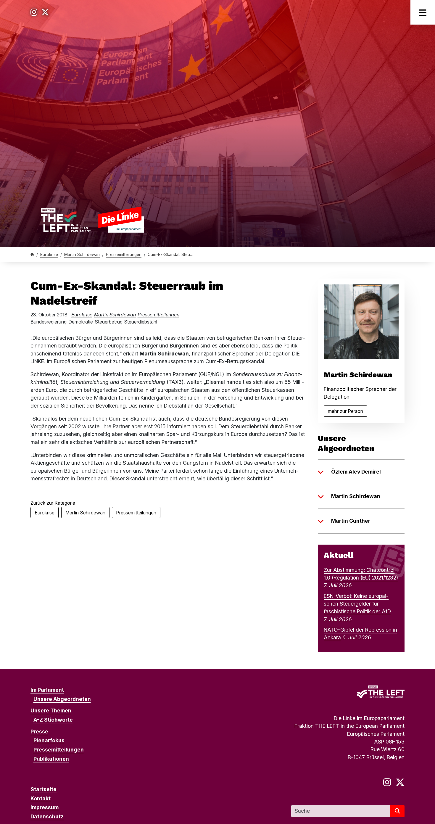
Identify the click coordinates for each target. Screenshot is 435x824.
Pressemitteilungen (123, 254)
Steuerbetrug (109, 322)
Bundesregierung (48, 322)
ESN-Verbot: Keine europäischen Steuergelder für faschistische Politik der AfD (357, 604)
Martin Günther (350, 521)
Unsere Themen (50, 710)
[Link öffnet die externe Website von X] (45, 12)
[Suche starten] (397, 811)
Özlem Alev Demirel (356, 472)
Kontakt (40, 798)
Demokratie (80, 322)
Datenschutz (47, 816)
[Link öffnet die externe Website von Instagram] (34, 12)
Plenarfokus (49, 740)
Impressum (44, 807)
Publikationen (51, 759)
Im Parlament (47, 690)
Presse (39, 731)
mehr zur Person (347, 412)
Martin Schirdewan (82, 254)
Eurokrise (49, 254)
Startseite (43, 789)
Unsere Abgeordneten (62, 699)
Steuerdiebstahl (140, 322)
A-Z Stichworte (53, 720)
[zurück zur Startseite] (92, 219)
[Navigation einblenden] (423, 12)
